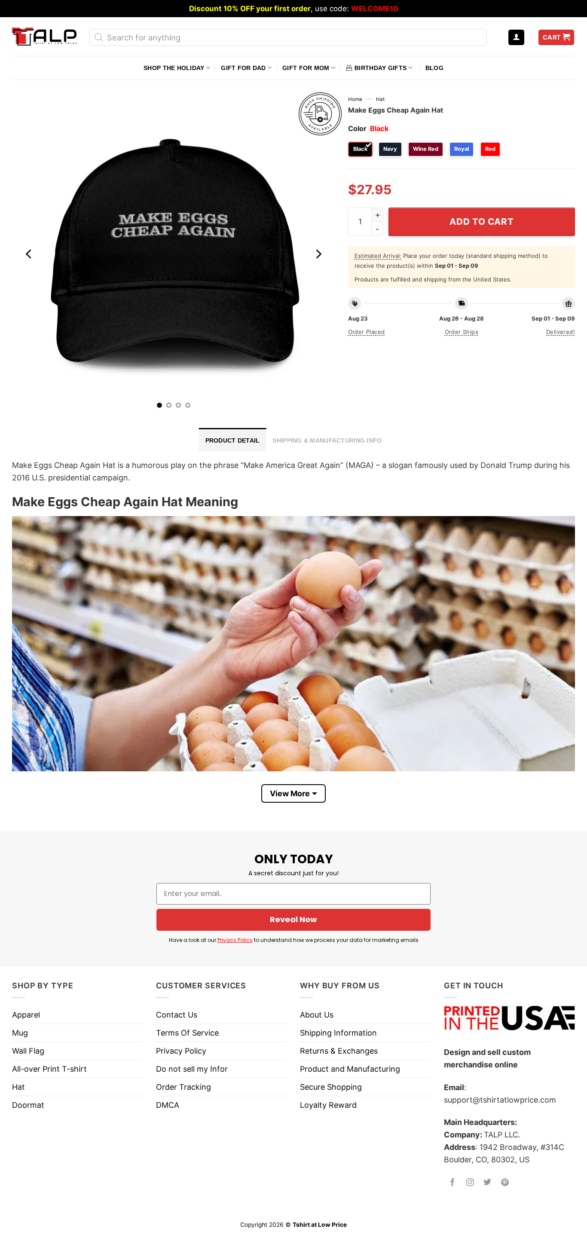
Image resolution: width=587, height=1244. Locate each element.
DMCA (167, 1105)
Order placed (366, 331)
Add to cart (481, 221)
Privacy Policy (235, 940)
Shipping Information (338, 1032)
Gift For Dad (243, 67)
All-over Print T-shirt (49, 1068)
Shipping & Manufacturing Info (327, 440)
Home (355, 99)
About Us (316, 1014)
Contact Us (176, 1014)
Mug (20, 1032)
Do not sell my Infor (192, 1068)
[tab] (232, 439)
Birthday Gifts (381, 67)
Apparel (26, 1014)
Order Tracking (183, 1086)
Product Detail (232, 440)
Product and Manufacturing (350, 1068)
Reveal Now (293, 919)
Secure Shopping (331, 1086)
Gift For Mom (305, 67)
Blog (434, 67)
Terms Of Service (187, 1032)
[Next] (317, 254)
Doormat (28, 1105)
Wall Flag (28, 1050)
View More (290, 793)
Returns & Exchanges (339, 1050)
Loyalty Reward (328, 1105)
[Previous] (29, 254)
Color (357, 128)
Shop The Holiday (174, 67)
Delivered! (560, 331)
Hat (380, 99)
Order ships (461, 331)
